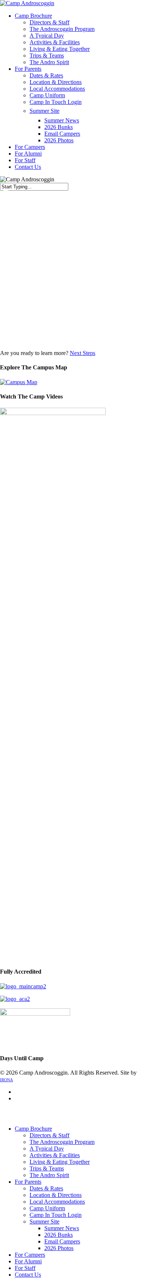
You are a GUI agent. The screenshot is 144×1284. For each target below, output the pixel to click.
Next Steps (82, 353)
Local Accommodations (57, 1201)
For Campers (30, 1255)
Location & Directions (56, 1195)
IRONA (6, 1080)
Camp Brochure (33, 1128)
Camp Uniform (47, 1208)
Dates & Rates (46, 1188)
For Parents (28, 1182)
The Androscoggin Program (62, 1142)
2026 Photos (58, 1248)
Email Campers (62, 1241)
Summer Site (44, 1221)
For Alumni (28, 1261)
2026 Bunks (58, 1235)
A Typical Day (47, 1148)
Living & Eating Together (60, 1162)
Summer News (61, 1228)
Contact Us (28, 1274)
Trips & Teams (47, 1168)
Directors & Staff (49, 1135)
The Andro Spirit (49, 1175)
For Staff (25, 1268)
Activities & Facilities (55, 1155)
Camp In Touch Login (56, 1215)
